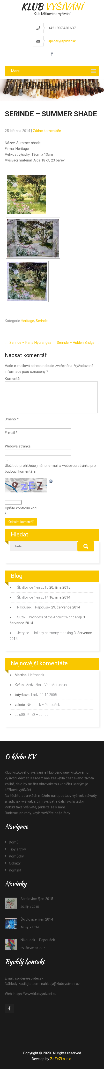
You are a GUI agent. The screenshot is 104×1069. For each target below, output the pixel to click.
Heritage (27, 321)
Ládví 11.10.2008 (44, 695)
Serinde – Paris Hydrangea (28, 342)
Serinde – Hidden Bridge (78, 342)
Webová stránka (17, 446)
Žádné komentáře (47, 131)
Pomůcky (16, 856)
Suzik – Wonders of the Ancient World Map (49, 617)
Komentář (13, 378)
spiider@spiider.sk (62, 41)
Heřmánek (36, 675)
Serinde (42, 321)
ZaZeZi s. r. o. (61, 1059)
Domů (13, 842)
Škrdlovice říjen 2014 (32, 597)
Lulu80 (20, 715)
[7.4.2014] (27, 281)
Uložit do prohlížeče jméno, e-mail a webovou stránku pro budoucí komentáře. (50, 468)
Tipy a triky (17, 849)
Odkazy (15, 863)
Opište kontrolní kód (21, 508)
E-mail (11, 433)
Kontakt (15, 870)
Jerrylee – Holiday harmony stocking (45, 633)
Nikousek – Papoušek (33, 607)
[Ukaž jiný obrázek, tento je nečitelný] (51, 481)
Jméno (12, 419)
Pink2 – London (39, 715)
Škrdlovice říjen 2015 (32, 587)
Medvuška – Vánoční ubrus (46, 685)
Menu (15, 71)
